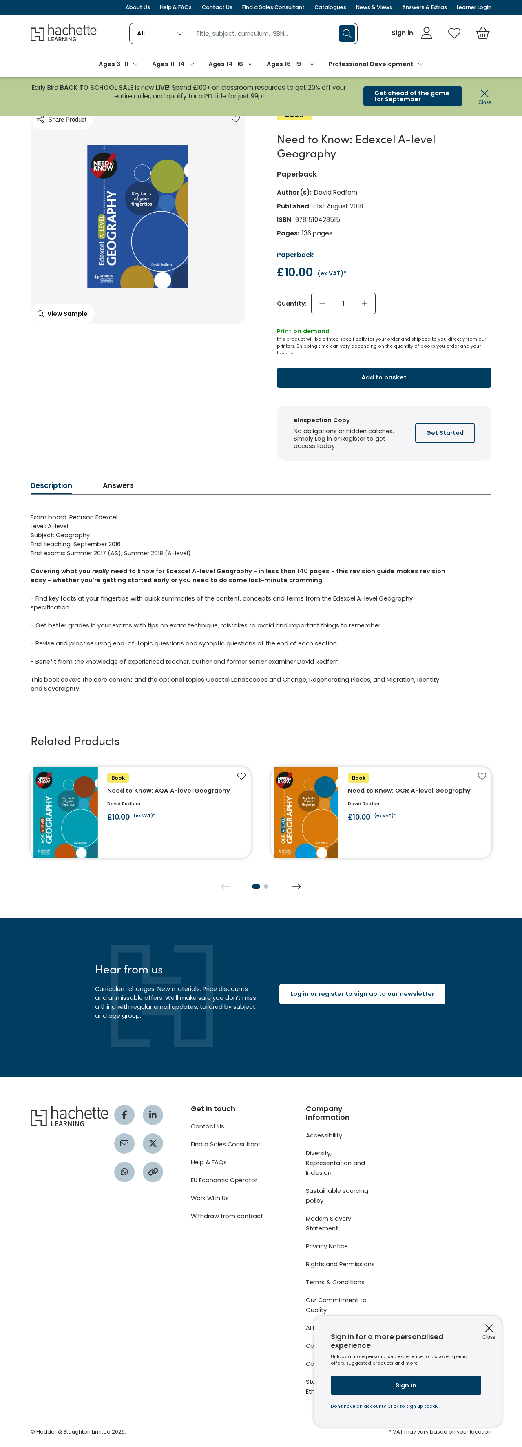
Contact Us (217, 7)
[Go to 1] (256, 886)
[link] (412, 33)
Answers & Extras (424, 7)
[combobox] (160, 33)
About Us (138, 7)
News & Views (374, 7)
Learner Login (474, 7)
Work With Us (210, 1198)
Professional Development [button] (371, 64)
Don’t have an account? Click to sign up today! (385, 1406)
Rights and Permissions (340, 1264)
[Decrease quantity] (322, 303)
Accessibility (324, 1135)
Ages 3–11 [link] (113, 64)
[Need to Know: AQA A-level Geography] (141, 812)
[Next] (296, 886)
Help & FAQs (176, 7)
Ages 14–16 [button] (225, 64)
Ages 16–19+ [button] (286, 64)
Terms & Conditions (335, 1282)
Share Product (67, 119)
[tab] (51, 487)
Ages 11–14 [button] (168, 64)
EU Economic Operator (224, 1180)
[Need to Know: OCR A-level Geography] (381, 812)
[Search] (347, 33)
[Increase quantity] (364, 303)
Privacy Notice (327, 1246)
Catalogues (330, 7)
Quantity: (292, 303)
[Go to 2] (266, 886)
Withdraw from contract (227, 1216)
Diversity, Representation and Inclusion (335, 1163)
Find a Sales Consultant (273, 7)
